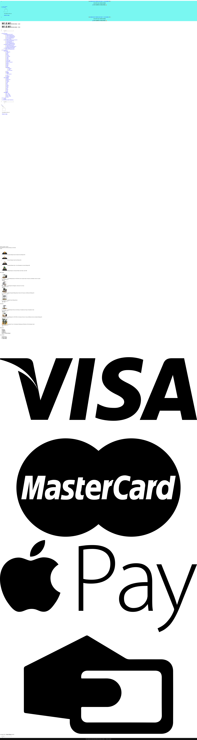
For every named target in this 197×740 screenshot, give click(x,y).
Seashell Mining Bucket (10, 42)
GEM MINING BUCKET (8, 34)
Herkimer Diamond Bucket (10, 47)
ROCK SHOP (4, 50)
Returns (3, 329)
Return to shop (6, 15)
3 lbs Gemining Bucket (10, 38)
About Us (3, 331)
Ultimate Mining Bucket (10, 35)
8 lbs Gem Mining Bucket (10, 37)
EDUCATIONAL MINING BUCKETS (10, 39)
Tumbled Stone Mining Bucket (11, 46)
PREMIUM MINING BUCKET (9, 44)
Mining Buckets (4, 33)
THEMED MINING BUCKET (9, 48)
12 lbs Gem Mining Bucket (10, 36)
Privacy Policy (4, 337)
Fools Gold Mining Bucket (10, 43)
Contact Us (4, 332)
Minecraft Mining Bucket (10, 49)
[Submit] (2, 737)
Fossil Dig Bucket (9, 41)
